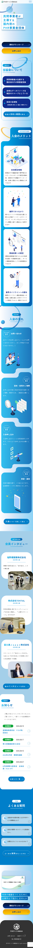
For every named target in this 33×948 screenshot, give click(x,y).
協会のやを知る (15, 114)
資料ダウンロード (16, 44)
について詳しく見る (15, 521)
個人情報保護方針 (16, 939)
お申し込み (16, 51)
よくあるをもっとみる (15, 853)
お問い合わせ (11, 936)
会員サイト (20, 936)
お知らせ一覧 (15, 779)
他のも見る (15, 686)
